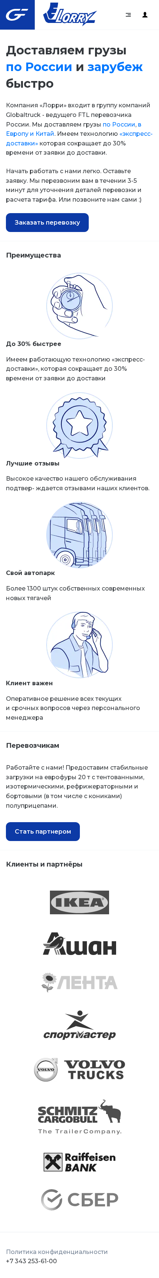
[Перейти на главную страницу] (70, 15)
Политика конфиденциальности (57, 1251)
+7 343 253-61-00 (31, 1261)
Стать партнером (43, 831)
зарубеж (115, 67)
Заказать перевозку (47, 222)
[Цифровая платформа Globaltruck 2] (145, 15)
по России (39, 67)
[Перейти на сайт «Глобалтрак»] (17, 15)
